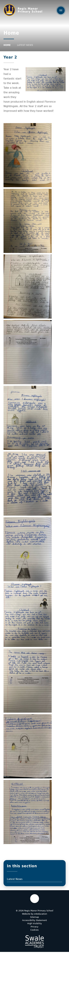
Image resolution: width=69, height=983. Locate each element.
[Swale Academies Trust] (34, 941)
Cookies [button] (34, 930)
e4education (40, 914)
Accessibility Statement (34, 920)
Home (7, 45)
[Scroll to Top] (34, 898)
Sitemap (34, 917)
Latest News (25, 45)
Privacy (34, 926)
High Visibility (34, 923)
